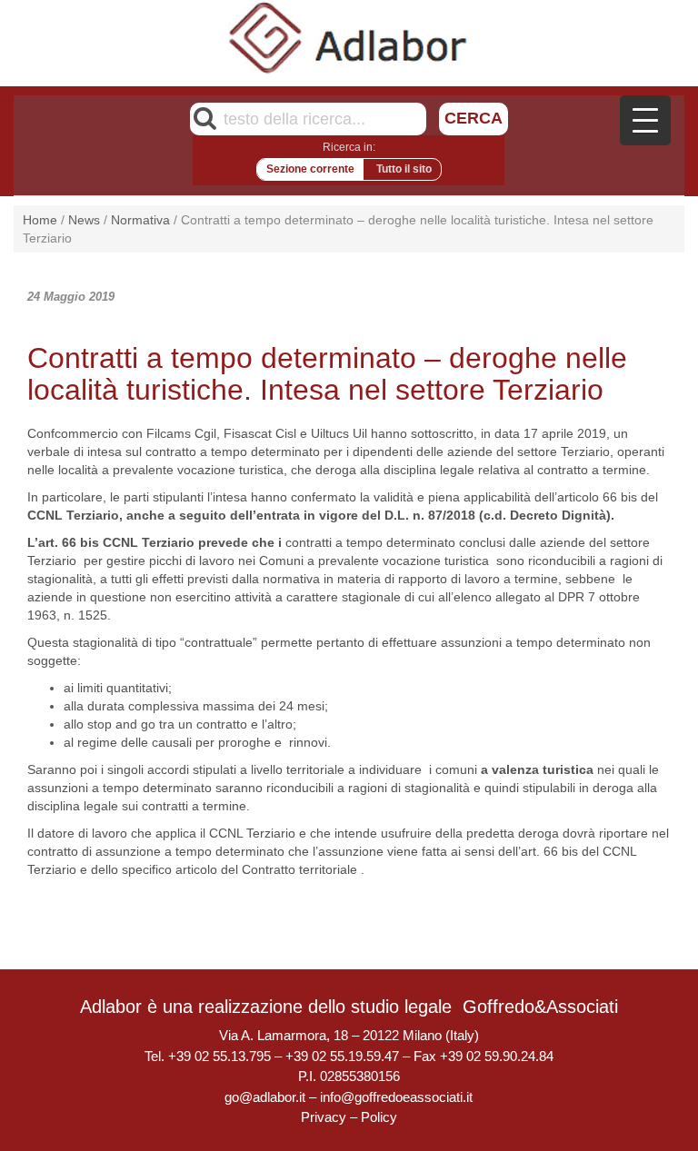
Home (40, 220)
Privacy (323, 1117)
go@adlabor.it (264, 1097)
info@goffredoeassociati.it (396, 1097)
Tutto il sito (404, 169)
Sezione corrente (310, 169)
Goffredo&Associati (540, 1007)
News (84, 220)
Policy (379, 1117)
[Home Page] (348, 37)
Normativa (140, 220)
